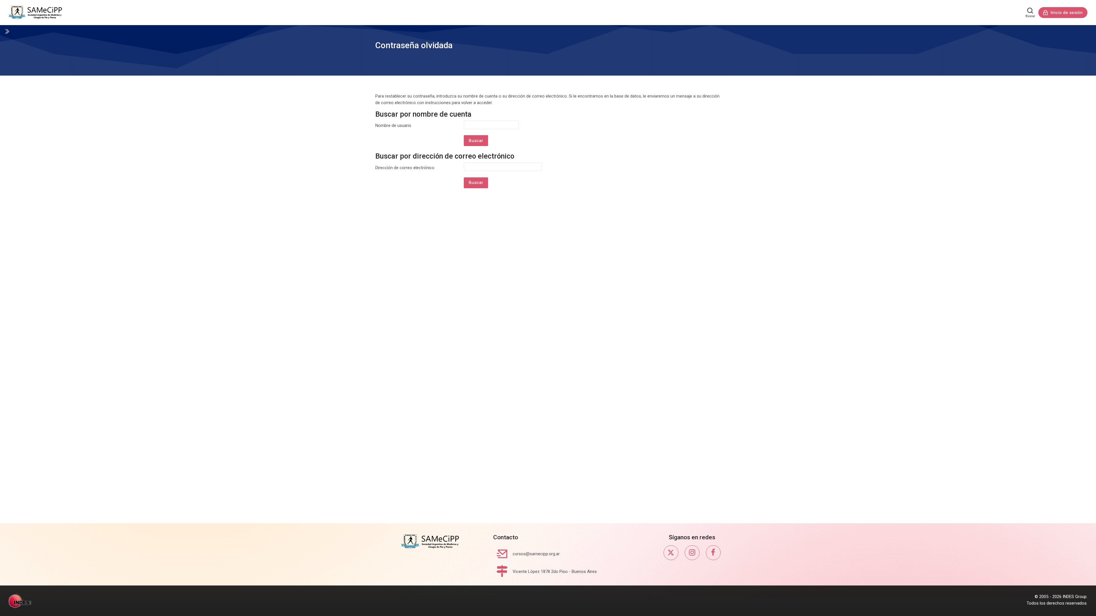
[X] (671, 552)
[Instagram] (692, 552)
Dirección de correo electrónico (404, 167)
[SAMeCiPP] (35, 12)
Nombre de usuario (393, 125)
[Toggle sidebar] (7, 31)
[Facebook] (713, 552)
